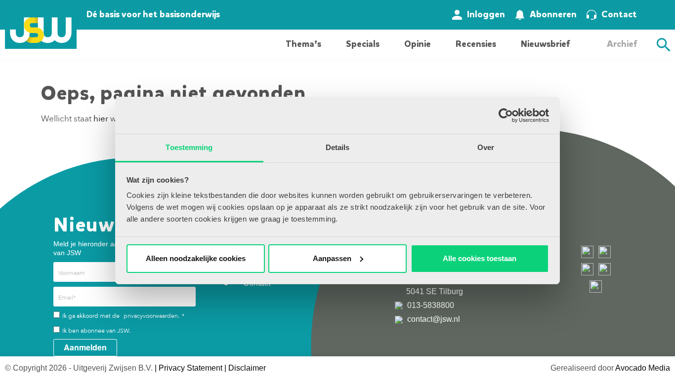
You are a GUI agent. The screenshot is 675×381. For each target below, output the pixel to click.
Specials (363, 44)
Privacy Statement (190, 368)
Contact (619, 14)
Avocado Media (642, 368)
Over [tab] (485, 147)
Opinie (417, 44)
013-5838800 (429, 305)
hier (100, 118)
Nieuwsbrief (545, 44)
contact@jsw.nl (432, 319)
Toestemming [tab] (189, 147)
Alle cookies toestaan (479, 258)
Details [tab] (338, 147)
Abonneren (553, 14)
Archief (622, 44)
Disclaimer (247, 368)
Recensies (476, 44)
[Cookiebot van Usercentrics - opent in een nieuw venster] (506, 115)
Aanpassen (332, 258)
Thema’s (303, 44)
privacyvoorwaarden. (151, 316)
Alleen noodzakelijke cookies (196, 258)
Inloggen (486, 14)
